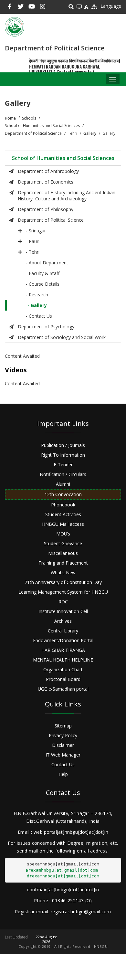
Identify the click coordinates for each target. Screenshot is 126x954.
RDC (63, 602)
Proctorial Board (63, 679)
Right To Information (63, 455)
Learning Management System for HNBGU (63, 592)
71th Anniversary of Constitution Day (63, 582)
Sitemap (63, 726)
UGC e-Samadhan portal (63, 689)
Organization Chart (63, 669)
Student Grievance (63, 543)
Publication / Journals (63, 445)
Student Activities (63, 514)
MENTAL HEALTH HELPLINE (63, 660)
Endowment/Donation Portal (63, 640)
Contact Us (63, 764)
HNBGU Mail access (63, 524)
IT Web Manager (63, 755)
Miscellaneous (63, 553)
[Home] (14, 27)
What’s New (63, 572)
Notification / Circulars (63, 474)
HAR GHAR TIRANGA (63, 650)
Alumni (63, 484)
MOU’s (63, 534)
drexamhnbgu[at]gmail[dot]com (63, 876)
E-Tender (63, 464)
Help (63, 774)
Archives (63, 621)
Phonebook (63, 505)
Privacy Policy (63, 735)
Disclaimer (63, 745)
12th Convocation (63, 494)
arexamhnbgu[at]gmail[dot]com (62, 870)
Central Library (63, 631)
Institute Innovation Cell (63, 611)
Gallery (89, 133)
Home (10, 118)
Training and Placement (63, 563)
